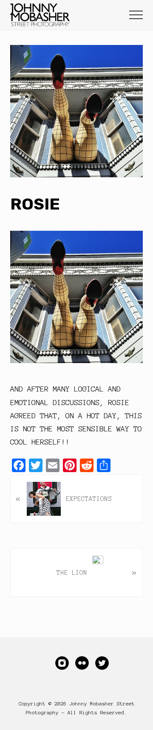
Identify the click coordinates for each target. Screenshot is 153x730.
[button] (136, 14)
